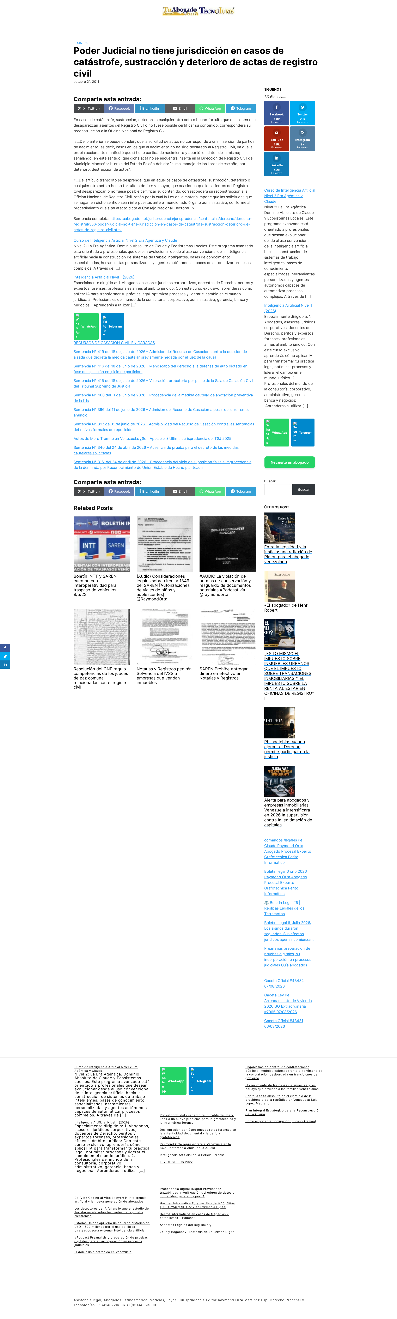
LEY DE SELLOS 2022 (176, 1162)
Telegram (115, 326)
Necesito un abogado (290, 462)
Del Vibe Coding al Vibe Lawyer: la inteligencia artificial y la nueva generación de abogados (110, 1199)
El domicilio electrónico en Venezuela (103, 1252)
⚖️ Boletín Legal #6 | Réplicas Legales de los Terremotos (284, 908)
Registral (81, 42)
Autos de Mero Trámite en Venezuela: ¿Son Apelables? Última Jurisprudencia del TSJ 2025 (152, 438)
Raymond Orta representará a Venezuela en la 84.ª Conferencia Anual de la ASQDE (195, 1146)
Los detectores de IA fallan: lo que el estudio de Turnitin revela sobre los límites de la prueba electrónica (111, 1212)
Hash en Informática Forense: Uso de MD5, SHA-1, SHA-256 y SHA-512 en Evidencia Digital (197, 1205)
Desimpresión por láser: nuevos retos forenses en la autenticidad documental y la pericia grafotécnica (198, 1133)
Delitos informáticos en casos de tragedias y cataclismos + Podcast (194, 1215)
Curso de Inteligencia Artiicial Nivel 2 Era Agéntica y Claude (125, 240)
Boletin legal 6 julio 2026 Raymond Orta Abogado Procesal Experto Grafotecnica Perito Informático (285, 882)
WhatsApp (89, 326)
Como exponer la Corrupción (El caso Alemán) (280, 1121)
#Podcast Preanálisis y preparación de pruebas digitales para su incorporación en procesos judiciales (111, 1241)
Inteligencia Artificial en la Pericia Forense (192, 1155)
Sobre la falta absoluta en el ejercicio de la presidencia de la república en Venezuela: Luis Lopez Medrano (281, 1099)
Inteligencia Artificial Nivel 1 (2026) (104, 277)
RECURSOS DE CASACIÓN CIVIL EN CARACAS (114, 343)
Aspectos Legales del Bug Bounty (186, 1225)
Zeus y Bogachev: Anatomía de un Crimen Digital (197, 1232)
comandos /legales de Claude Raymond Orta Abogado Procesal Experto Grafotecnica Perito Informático (287, 851)
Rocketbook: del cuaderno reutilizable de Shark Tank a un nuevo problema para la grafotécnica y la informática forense (198, 1118)
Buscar (270, 481)
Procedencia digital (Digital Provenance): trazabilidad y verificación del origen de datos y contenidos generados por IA (197, 1192)
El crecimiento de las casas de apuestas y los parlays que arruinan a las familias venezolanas (282, 1087)
